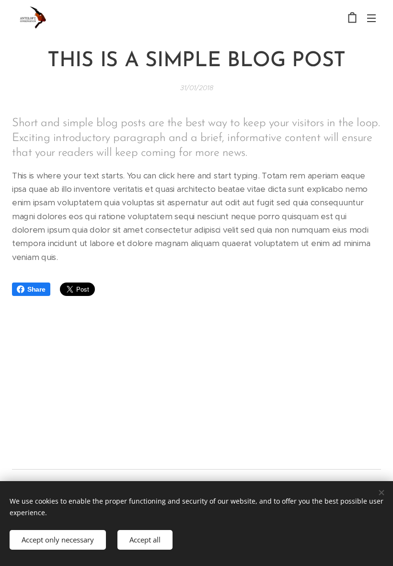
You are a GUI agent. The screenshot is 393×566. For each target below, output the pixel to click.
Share (36, 289)
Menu (371, 17)
